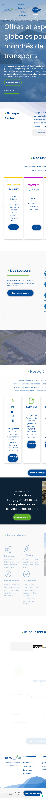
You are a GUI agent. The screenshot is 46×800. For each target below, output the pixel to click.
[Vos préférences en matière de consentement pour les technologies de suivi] (42, 796)
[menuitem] (23, 4)
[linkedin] (40, 10)
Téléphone (16, 714)
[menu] (3, 4)
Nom (13, 706)
